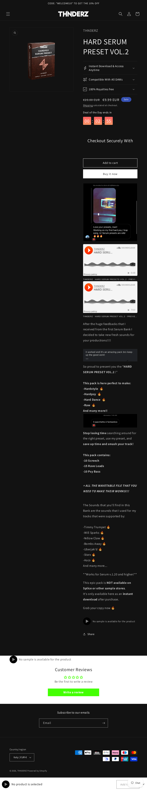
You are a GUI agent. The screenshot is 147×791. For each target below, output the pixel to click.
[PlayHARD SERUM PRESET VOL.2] (13, 659)
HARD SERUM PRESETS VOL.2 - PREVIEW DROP (120, 279)
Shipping (88, 105)
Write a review (73, 692)
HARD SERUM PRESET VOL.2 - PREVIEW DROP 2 (120, 316)
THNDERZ (88, 279)
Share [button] (91, 634)
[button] (8, 14)
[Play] (87, 621)
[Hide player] (143, 784)
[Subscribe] (103, 723)
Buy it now (110, 174)
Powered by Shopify (37, 770)
